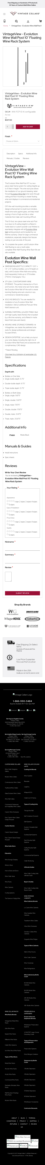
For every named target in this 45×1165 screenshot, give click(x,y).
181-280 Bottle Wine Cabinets (29, 991)
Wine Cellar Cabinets (30, 957)
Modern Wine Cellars (11, 777)
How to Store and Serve (11, 871)
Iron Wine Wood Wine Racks (13, 1050)
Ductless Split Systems (30, 835)
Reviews (26, 158)
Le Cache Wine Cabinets (31, 907)
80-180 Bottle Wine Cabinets (29, 984)
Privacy (23, 1121)
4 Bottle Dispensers (29, 1074)
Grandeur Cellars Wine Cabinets (30, 933)
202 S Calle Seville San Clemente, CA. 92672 (28, 738)
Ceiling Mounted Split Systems (30, 849)
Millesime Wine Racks (11, 1039)
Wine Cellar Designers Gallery (11, 770)
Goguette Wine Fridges (30, 939)
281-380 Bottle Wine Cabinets (30, 999)
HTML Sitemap (29, 1155)
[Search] (16, 21)
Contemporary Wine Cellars (13, 782)
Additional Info (31, 153)
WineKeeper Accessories (31, 1102)
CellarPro (26, 787)
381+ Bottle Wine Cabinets (31, 1005)
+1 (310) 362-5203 (15, 726)
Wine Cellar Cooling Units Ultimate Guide (31, 874)
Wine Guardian (28, 776)
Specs (20, 153)
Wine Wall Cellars (9, 799)
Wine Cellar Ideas (10, 876)
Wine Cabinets (9, 887)
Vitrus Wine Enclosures (30, 926)
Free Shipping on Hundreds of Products (22, 3)
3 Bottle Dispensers (29, 1069)
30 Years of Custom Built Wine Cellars (22, 5)
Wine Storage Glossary (11, 860)
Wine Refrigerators (29, 968)
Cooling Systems (9, 893)
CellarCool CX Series (30, 798)
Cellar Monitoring (29, 861)
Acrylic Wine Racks (10, 1074)
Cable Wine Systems (11, 1045)
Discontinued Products (18, 1155)
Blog (23, 1118)
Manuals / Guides (13, 158)
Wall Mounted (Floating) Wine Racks (11, 1094)
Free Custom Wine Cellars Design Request (12, 818)
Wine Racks (8, 882)
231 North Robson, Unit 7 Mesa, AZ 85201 (13, 754)
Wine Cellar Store (10, 846)
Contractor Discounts (30, 1108)
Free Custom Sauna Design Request (12, 839)
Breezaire (26, 781)
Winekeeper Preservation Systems (31, 1026)
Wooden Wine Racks (11, 1069)
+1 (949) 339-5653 (28, 741)
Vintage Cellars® (21, 1153)
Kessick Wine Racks (10, 1034)
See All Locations (25, 757)
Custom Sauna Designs (11, 832)
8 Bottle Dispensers (29, 1085)
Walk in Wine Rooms (29, 952)
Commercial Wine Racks (12, 1080)
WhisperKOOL (28, 792)
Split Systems (28, 822)
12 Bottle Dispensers (30, 1091)
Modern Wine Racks (10, 1100)
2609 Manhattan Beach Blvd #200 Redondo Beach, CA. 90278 (15, 723)
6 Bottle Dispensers (29, 1080)
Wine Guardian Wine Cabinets (29, 914)
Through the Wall (28, 810)
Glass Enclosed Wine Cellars (13, 793)
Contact (24, 1124)
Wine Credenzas (28, 963)
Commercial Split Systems (31, 855)
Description (11, 153)
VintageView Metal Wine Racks (12, 1022)
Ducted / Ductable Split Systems (30, 828)
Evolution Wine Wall (18, 194)
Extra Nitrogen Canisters (31, 1054)
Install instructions (11, 452)
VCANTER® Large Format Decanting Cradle (31, 1033)
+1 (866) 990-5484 (12, 741)
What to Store (9, 865)
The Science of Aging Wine (12, 898)
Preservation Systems (30, 1049)
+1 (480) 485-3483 (12, 757)
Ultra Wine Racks (9, 1028)
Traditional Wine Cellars (11, 788)
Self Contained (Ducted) (31, 816)
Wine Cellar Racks (11, 1011)
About (14, 1118)
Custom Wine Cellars (12, 764)
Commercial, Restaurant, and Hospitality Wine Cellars (12, 805)
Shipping (33, 1121)
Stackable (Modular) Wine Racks (12, 1086)
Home (5, 26)
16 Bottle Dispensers (30, 1096)
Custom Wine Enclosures (12, 812)
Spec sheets (9, 457)
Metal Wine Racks (10, 1063)
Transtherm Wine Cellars (31, 921)
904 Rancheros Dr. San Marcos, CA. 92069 (13, 738)
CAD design (20, 345)
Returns (13, 1124)
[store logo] (25, 13)
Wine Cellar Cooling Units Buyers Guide (31, 889)
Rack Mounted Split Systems (29, 841)
